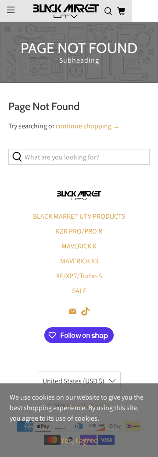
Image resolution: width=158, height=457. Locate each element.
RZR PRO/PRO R (79, 231)
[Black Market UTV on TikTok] (85, 313)
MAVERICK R (79, 246)
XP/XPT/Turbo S (79, 275)
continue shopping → (88, 126)
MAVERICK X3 (79, 261)
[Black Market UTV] (66, 11)
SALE (79, 290)
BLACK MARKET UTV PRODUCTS (79, 216)
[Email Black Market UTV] (72, 313)
